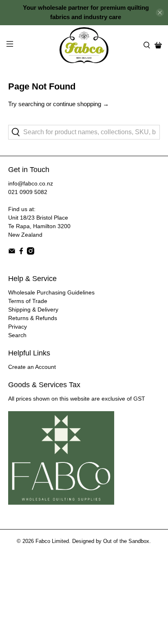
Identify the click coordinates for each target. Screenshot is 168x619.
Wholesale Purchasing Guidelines (51, 292)
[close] (160, 13)
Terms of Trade (27, 301)
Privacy (17, 326)
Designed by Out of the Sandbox (110, 541)
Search (17, 335)
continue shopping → (81, 103)
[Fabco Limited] (84, 45)
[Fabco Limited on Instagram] (30, 252)
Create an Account (32, 367)
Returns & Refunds (32, 318)
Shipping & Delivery (33, 309)
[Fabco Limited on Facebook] (21, 252)
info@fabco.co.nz (30, 183)
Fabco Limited (52, 541)
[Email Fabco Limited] (11, 252)
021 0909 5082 (27, 192)
